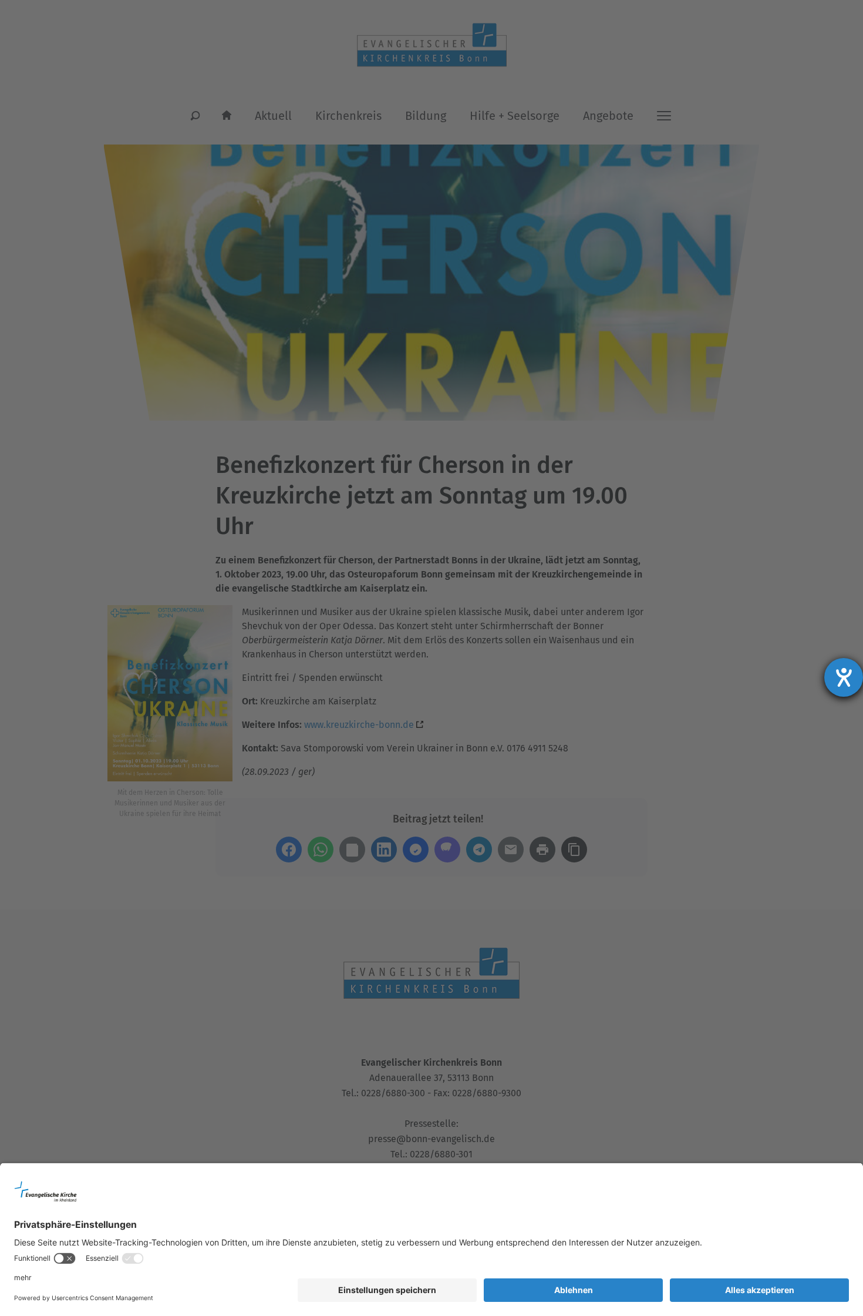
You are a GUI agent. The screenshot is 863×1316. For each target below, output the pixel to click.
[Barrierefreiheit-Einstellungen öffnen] (843, 677)
